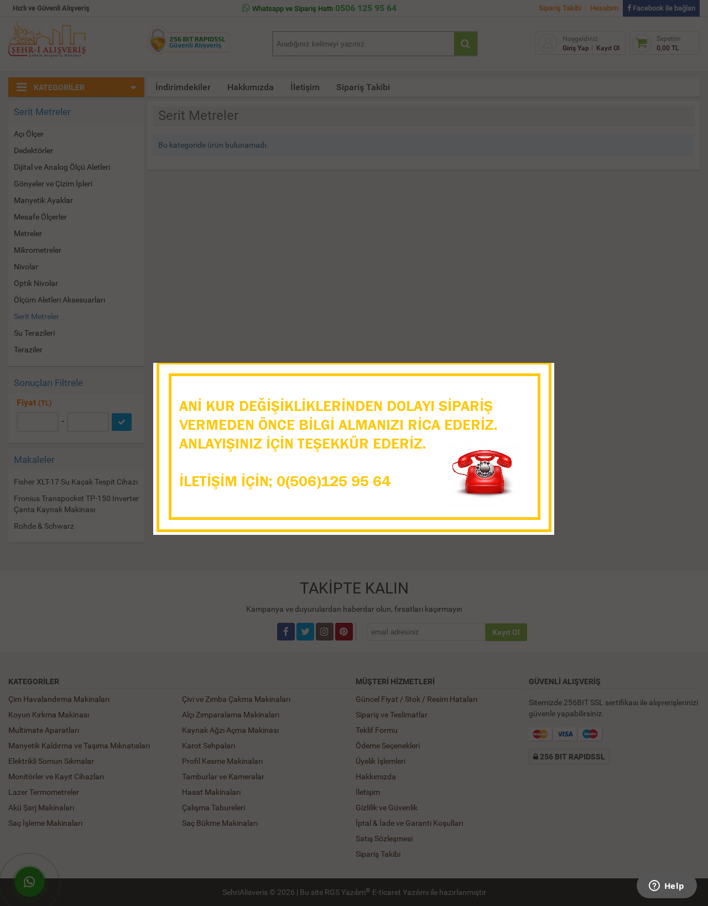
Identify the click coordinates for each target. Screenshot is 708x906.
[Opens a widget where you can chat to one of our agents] (666, 886)
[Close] (535, 374)
